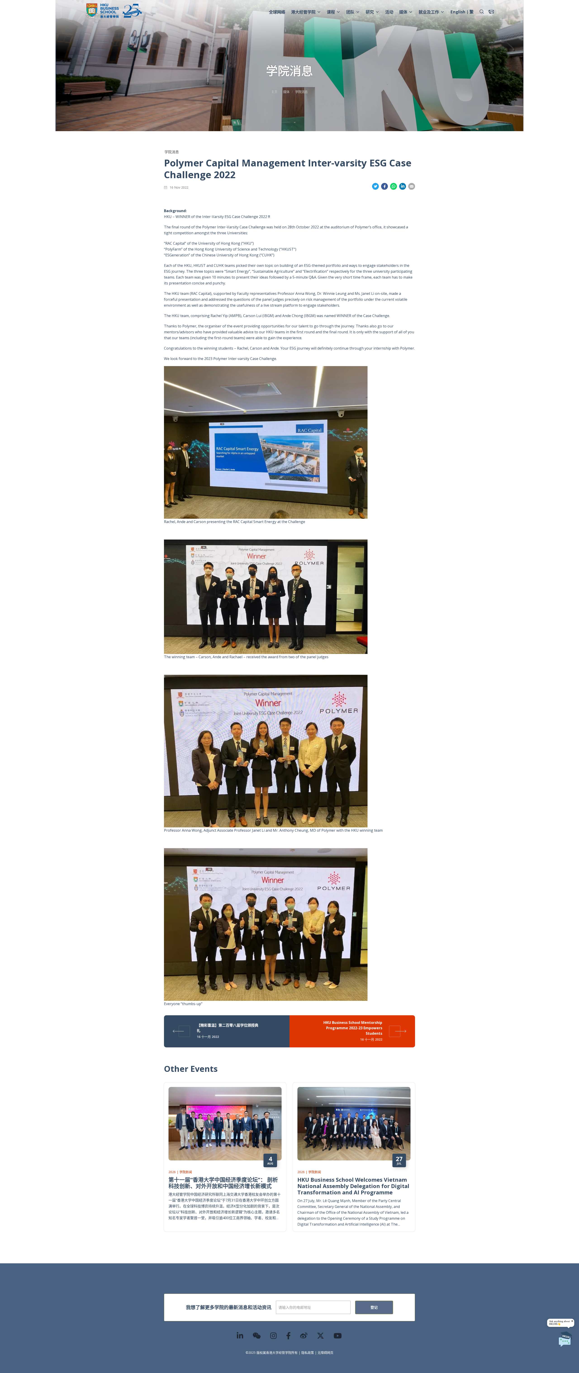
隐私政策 (307, 1352)
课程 (331, 12)
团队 (350, 12)
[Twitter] (321, 1335)
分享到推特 (375, 186)
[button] (481, 12)
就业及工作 (429, 12)
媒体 (403, 12)
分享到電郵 (411, 186)
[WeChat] (257, 1335)
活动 (389, 12)
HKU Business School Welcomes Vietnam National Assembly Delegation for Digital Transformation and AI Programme (353, 1186)
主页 (274, 92)
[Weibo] (304, 1335)
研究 (370, 12)
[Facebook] (288, 1335)
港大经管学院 (303, 12)
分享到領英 (402, 186)
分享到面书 (384, 186)
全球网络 (277, 12)
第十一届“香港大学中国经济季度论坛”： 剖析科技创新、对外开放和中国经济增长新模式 (223, 1183)
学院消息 (301, 92)
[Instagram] (273, 1335)
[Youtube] (338, 1335)
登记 (374, 1307)
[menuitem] (457, 12)
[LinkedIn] (240, 1335)
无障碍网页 (325, 1352)
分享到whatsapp (393, 186)
